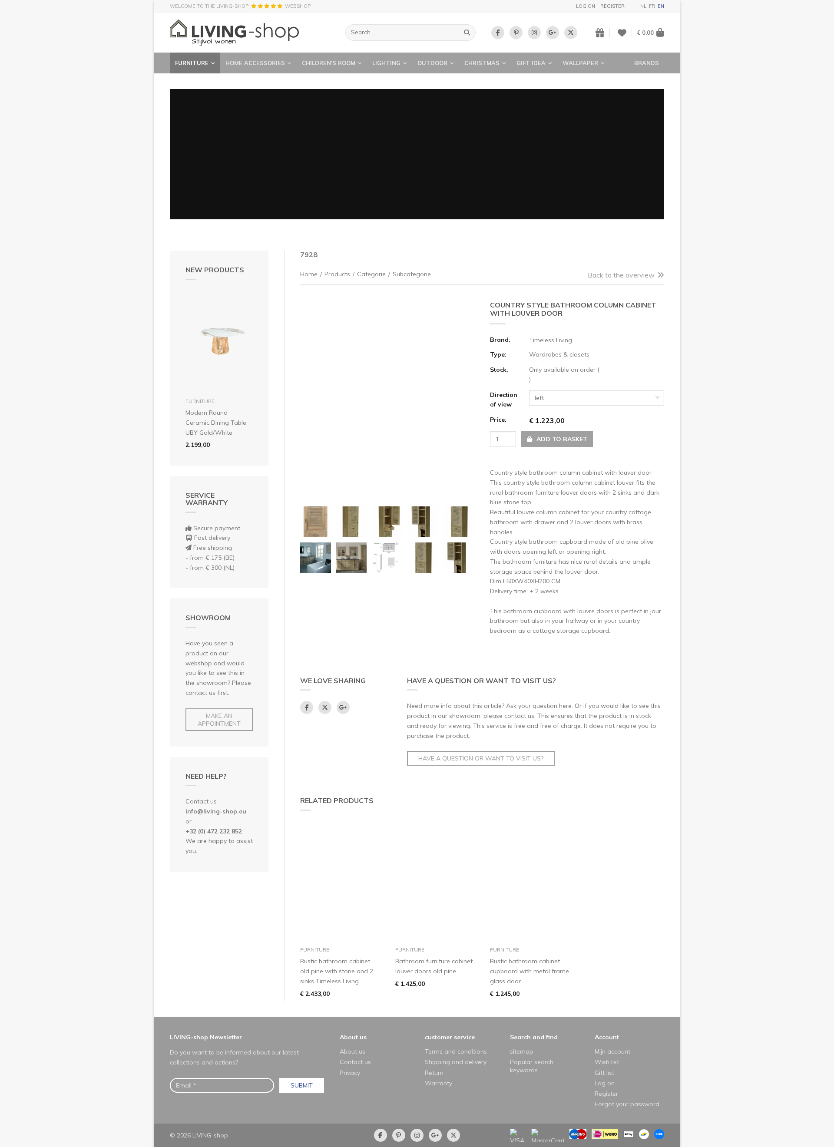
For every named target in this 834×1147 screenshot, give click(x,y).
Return (434, 1073)
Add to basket (561, 439)
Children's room (328, 62)
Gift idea (531, 62)
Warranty (438, 1083)
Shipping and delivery (455, 1062)
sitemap (521, 1051)
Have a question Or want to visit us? (480, 758)
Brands (646, 62)
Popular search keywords (531, 1066)
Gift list (604, 1073)
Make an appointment (219, 719)
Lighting (386, 62)
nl (643, 6)
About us (353, 1037)
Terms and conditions (456, 1051)
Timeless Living (550, 340)
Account (607, 1037)
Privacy (350, 1073)
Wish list (607, 1062)
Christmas (482, 62)
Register (612, 6)
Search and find (534, 1037)
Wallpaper (580, 62)
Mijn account (612, 1051)
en (661, 6)
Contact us (355, 1062)
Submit (302, 1085)
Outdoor (432, 62)
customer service (450, 1037)
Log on (585, 6)
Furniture (191, 62)
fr (652, 6)
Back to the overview (621, 275)
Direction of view (503, 400)
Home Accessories (255, 62)
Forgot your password (627, 1104)
